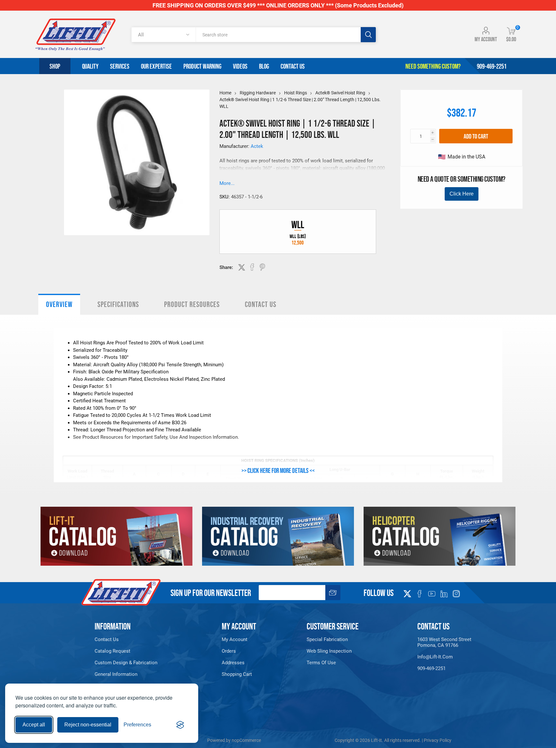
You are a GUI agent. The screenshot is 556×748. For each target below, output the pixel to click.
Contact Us (260, 304)
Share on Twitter (242, 267)
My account (486, 39)
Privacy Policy (437, 740)
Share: (226, 267)
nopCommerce (246, 740)
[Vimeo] (444, 594)
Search (368, 34)
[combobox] (278, 34)
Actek (257, 146)
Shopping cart (237, 674)
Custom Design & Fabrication (126, 663)
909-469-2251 (431, 668)
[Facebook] (419, 594)
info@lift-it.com (435, 657)
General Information (116, 674)
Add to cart (476, 136)
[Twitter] (407, 592)
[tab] (59, 304)
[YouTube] (432, 594)
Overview (59, 304)
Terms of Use (321, 663)
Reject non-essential (87, 724)
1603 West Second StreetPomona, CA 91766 (444, 642)
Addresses (233, 663)
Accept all (34, 724)
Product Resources (192, 304)
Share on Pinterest (262, 267)
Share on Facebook (252, 267)
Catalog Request (112, 651)
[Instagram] (456, 594)
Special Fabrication (327, 639)
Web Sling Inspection (329, 651)
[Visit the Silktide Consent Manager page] (180, 725)
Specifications (118, 304)
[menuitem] (129, 639)
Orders (229, 651)
